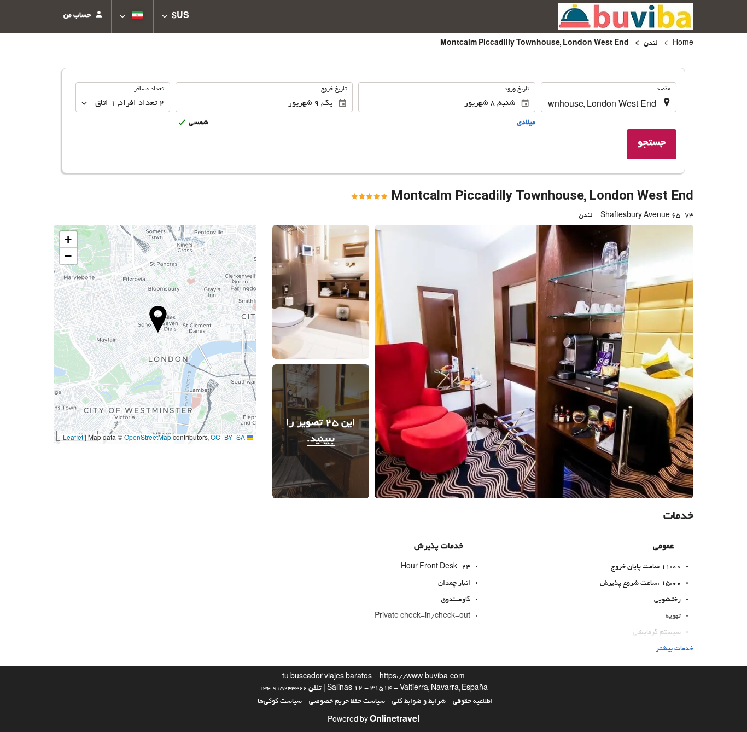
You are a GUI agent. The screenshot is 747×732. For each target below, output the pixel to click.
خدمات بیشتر (674, 649)
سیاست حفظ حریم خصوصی (347, 702)
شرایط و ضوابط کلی (419, 702)
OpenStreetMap (147, 438)
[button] (175, 16)
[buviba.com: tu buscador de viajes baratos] (625, 16)
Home (683, 44)
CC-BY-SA (228, 438)
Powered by (373, 720)
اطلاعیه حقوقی (473, 702)
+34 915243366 (283, 688)
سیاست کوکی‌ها (280, 702)
